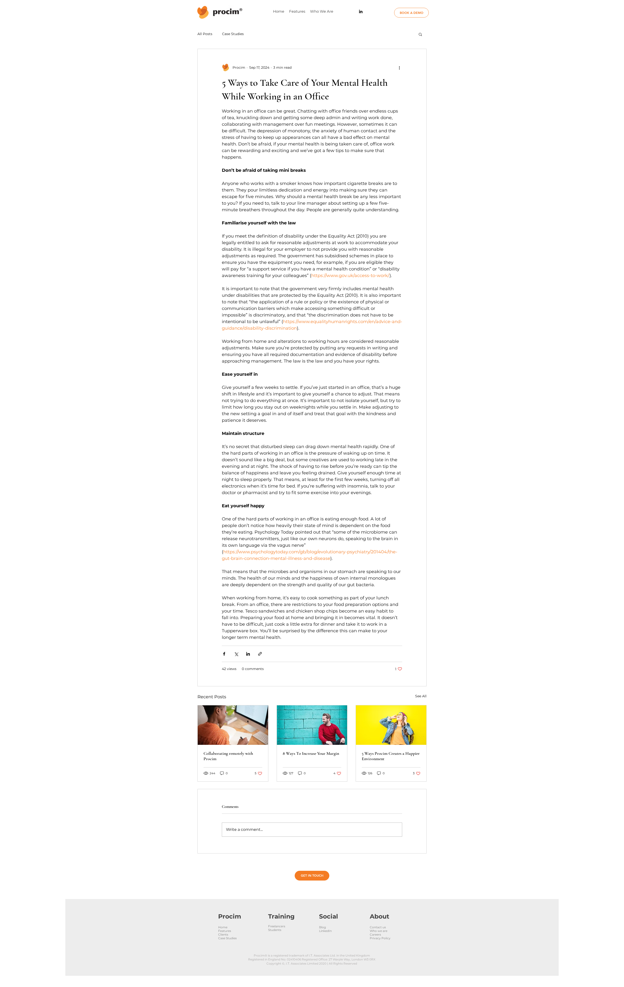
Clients (223, 934)
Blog (322, 927)
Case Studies (233, 34)
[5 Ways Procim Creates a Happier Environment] (391, 725)
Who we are (378, 931)
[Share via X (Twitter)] (236, 654)
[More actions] (399, 67)
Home (222, 927)
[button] (420, 34)
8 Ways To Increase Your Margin (311, 753)
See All (421, 696)
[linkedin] (360, 11)
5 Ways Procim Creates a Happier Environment (391, 756)
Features (224, 931)
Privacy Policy (380, 938)
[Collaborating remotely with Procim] (233, 725)
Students (274, 930)
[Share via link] (260, 654)
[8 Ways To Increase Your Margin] (312, 725)
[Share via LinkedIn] (248, 654)
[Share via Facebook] (224, 654)
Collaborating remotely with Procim (228, 756)
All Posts (204, 34)
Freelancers (276, 926)
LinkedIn (325, 931)
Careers (375, 934)
